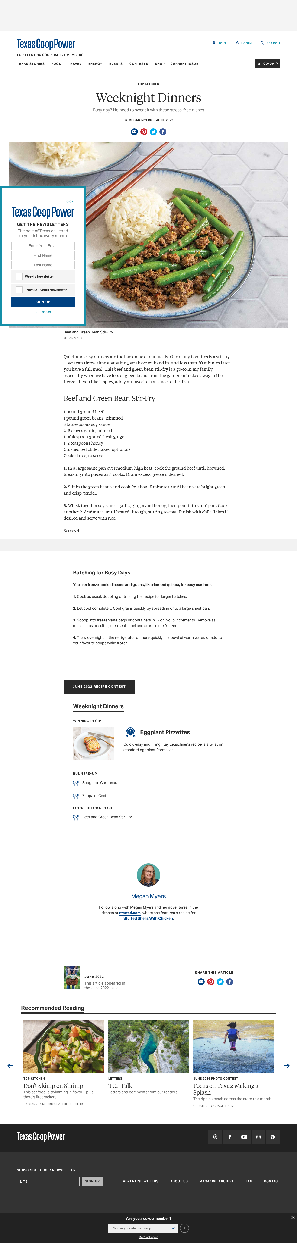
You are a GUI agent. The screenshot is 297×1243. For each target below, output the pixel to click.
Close (70, 201)
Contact (272, 1181)
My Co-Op (266, 63)
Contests (138, 64)
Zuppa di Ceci (94, 795)
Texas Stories (31, 64)
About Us (179, 1181)
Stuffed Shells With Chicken (148, 918)
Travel (75, 64)
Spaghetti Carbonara (100, 782)
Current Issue (184, 64)
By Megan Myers (138, 120)
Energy (95, 64)
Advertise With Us (141, 1181)
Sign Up (43, 302)
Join (222, 43)
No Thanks (43, 312)
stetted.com (130, 912)
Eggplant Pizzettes (165, 732)
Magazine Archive (217, 1181)
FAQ (249, 1181)
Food (56, 64)
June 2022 (165, 120)
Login (246, 43)
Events (116, 64)
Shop (160, 64)
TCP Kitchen (148, 84)
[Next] (287, 1067)
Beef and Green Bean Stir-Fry (107, 817)
